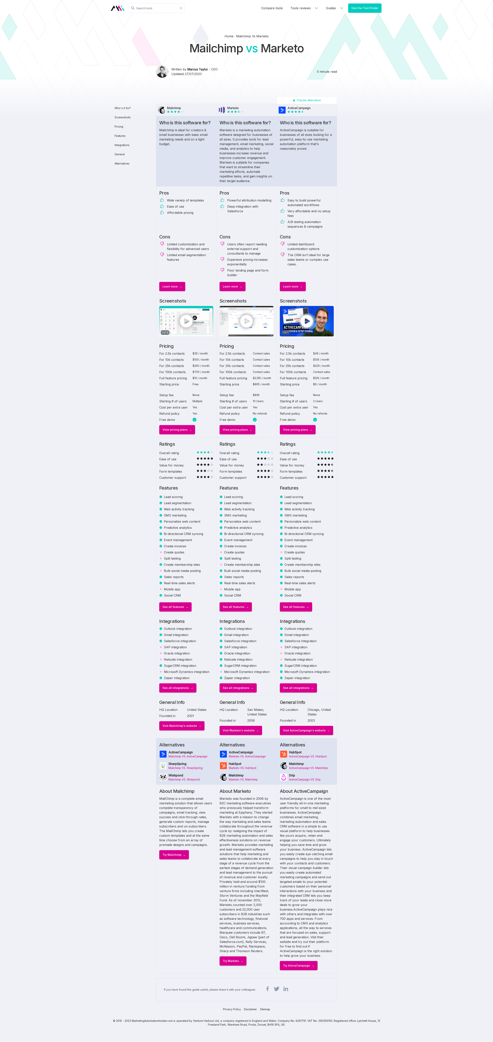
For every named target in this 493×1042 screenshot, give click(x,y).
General (120, 154)
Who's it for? (123, 108)
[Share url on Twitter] (276, 988)
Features (120, 135)
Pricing (119, 126)
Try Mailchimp (172, 854)
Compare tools (272, 8)
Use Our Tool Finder (364, 8)
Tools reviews (300, 8)
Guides (331, 8)
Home (229, 36)
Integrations (122, 145)
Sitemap (265, 1009)
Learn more (170, 286)
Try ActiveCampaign (296, 965)
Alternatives (122, 163)
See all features (173, 606)
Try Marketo (231, 961)
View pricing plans (175, 429)
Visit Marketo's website (239, 730)
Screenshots (123, 117)
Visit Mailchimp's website (180, 725)
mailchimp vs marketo (252, 36)
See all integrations (176, 687)
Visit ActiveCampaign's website (304, 730)
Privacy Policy (232, 1009)
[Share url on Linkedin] (285, 988)
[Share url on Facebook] (267, 988)
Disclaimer (250, 1009)
